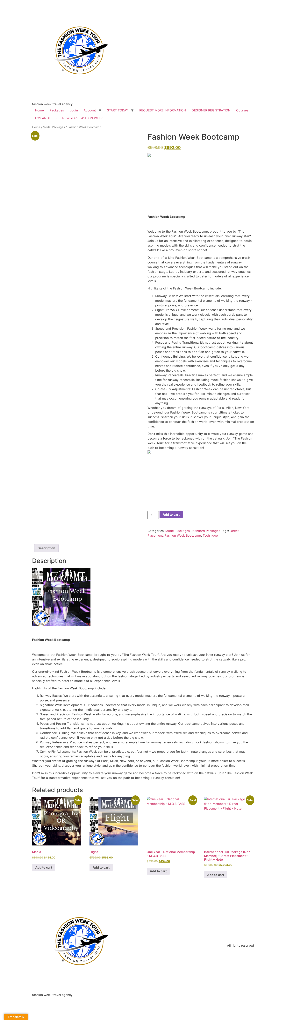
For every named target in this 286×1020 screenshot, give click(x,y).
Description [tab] (46, 548)
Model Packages (54, 127)
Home (39, 110)
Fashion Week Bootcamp (183, 535)
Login (74, 110)
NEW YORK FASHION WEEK (82, 118)
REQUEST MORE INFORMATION (162, 110)
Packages (57, 110)
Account (90, 110)
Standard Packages (205, 531)
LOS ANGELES (45, 118)
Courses (242, 110)
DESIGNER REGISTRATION (211, 110)
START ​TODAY (117, 110)
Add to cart (171, 514)
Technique (210, 535)
